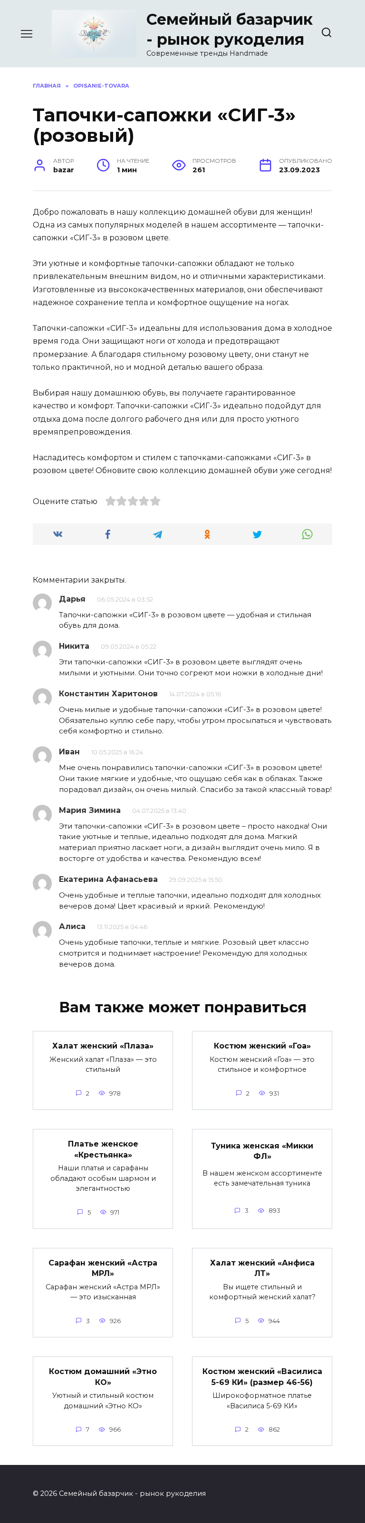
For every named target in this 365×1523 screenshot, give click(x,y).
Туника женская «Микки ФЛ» (262, 1150)
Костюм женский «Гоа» (262, 1045)
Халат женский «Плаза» (103, 1045)
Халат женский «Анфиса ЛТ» (262, 1268)
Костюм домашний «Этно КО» (103, 1376)
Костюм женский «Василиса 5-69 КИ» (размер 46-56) (262, 1376)
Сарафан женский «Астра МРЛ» (102, 1268)
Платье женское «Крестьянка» (103, 1149)
